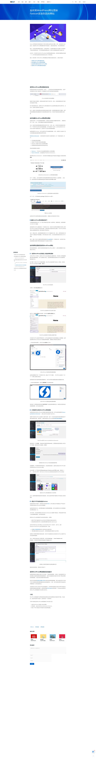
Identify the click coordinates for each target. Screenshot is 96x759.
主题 (22, 2)
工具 (34, 2)
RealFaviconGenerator (34, 136)
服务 (29, 2)
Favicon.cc (34, 151)
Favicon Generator (35, 152)
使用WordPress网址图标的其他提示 (39, 65)
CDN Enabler (49, 588)
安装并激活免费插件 (58, 418)
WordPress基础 (32, 7)
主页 (19, 2)
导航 (38, 2)
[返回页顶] (93, 756)
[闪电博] (12, 2)
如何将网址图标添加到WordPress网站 (39, 64)
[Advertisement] (48, 75)
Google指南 (49, 239)
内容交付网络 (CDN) (41, 580)
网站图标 (42, 626)
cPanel (48, 503)
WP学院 (42, 2)
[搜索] (73, 2)
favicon (32, 626)
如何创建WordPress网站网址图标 (38, 62)
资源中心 (48, 2)
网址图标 (37, 626)
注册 (79, 1)
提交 (32, 663)
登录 (76, 1)
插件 (26, 2)
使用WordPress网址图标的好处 (38, 60)
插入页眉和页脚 (36, 529)
